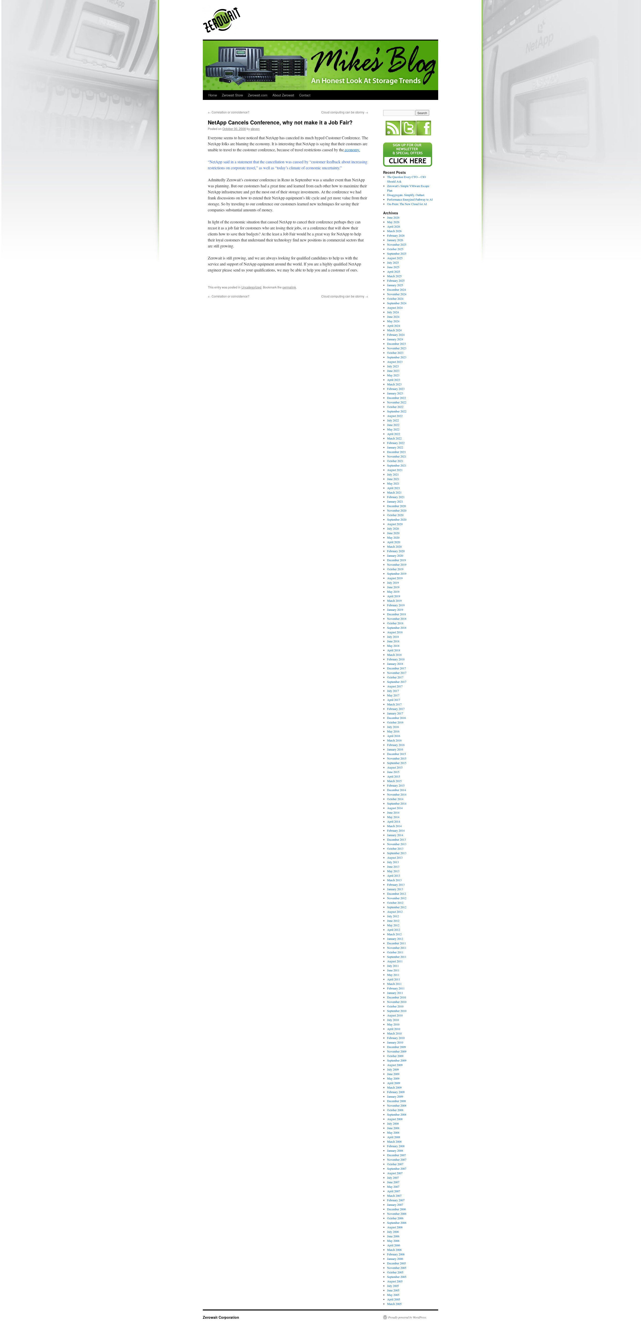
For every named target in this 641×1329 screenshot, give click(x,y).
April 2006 (393, 1245)
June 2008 (393, 1128)
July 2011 (393, 966)
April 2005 (393, 1299)
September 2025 (396, 253)
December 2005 (396, 1263)
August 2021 (395, 470)
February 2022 (396, 443)
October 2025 (395, 249)
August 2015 (395, 767)
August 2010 (395, 1015)
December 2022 (396, 398)
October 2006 (395, 1218)
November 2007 (396, 1159)
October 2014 (395, 799)
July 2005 (393, 1286)
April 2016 (393, 736)
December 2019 (396, 560)
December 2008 (396, 1101)
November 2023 (396, 348)
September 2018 (396, 628)
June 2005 (393, 1290)
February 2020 (396, 551)
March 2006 (394, 1250)
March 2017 (394, 704)
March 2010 (394, 1033)
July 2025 (393, 262)
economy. (352, 149)
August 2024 (395, 308)
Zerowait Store (232, 95)
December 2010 (396, 997)
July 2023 (393, 366)
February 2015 (396, 785)
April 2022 (393, 434)
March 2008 (394, 1141)
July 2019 (393, 582)
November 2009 (396, 1051)
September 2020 (396, 519)
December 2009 (396, 1047)
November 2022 (396, 402)
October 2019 (395, 569)
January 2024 (395, 339)
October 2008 (395, 1110)
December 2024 (396, 289)
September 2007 (396, 1168)
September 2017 (396, 682)
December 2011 (396, 943)
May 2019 (393, 591)
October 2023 (395, 353)
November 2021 (396, 456)
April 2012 (393, 930)
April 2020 (393, 542)
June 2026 (393, 217)
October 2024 (395, 299)
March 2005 (394, 1304)
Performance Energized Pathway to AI (410, 199)
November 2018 (396, 619)
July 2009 (393, 1069)
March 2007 (394, 1196)
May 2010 (393, 1024)
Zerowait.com (257, 95)
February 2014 (396, 830)
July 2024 (393, 312)
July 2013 (393, 862)
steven (255, 128)
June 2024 (393, 317)
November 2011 (396, 948)
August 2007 (395, 1173)
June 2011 (393, 970)
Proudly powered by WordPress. (407, 1317)
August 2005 (395, 1281)
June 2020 (393, 533)
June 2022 (393, 425)
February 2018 (396, 659)
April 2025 (393, 271)
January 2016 (395, 749)
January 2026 (395, 240)
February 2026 (396, 235)
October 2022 (395, 407)
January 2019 (395, 610)
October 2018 (395, 623)
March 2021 (394, 492)
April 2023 (393, 380)
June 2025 (393, 267)
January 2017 (395, 713)
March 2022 (394, 438)
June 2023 (393, 371)
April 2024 (393, 326)
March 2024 (394, 330)
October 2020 (395, 515)
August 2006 (395, 1227)
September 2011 (396, 957)
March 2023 (394, 384)
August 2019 (395, 578)
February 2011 (396, 988)
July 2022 (393, 420)
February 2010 (396, 1038)
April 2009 (393, 1083)
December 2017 (396, 668)
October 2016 (395, 722)
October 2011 (395, 952)
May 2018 (393, 646)
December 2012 (396, 894)
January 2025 (395, 285)
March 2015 (394, 781)
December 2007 (396, 1155)
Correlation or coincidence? (228, 112)
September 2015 (396, 763)
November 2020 (396, 510)
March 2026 (394, 231)
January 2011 (395, 993)
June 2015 (393, 772)
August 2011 (395, 961)
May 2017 (393, 695)
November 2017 (396, 673)
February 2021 (396, 497)
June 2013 (393, 866)
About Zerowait (283, 95)
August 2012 (395, 912)
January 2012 (395, 939)
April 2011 (393, 979)
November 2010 (396, 1002)
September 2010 (396, 1011)
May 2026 (393, 222)
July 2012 (393, 916)
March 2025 (394, 276)
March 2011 (394, 984)
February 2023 (396, 389)
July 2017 (393, 691)
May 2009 (393, 1078)
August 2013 (395, 857)
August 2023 (395, 362)
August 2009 (395, 1065)
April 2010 (393, 1029)
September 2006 (396, 1223)
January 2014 (395, 835)
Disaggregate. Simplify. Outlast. (406, 195)
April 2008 (393, 1137)
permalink (289, 287)
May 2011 (393, 975)
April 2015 (393, 776)
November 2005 (396, 1268)
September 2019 (396, 573)
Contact (304, 95)
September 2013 (396, 853)
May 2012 (393, 925)
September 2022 (396, 411)
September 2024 (396, 303)
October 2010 (395, 1006)
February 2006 (396, 1254)
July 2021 (393, 474)
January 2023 (395, 393)
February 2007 (396, 1200)
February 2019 (396, 605)
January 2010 (395, 1042)
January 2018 (395, 664)
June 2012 (393, 921)
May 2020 (393, 537)
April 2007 (393, 1191)
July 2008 (393, 1123)
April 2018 (393, 650)
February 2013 (396, 884)
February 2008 (396, 1146)
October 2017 (395, 677)
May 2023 (393, 375)
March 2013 (394, 880)
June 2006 (393, 1236)
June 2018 (393, 641)
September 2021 (396, 465)
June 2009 (393, 1074)
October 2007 (395, 1164)
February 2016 (396, 745)
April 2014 (393, 821)
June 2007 (393, 1182)
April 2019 (393, 596)
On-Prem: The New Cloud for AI (407, 204)
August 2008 (395, 1119)
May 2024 (393, 321)
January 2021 (395, 501)
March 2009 (394, 1087)
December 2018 (396, 614)
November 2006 (396, 1214)
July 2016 (393, 727)
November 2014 (396, 794)
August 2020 (395, 524)
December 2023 (396, 344)
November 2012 (396, 898)
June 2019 (393, 587)
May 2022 (393, 429)
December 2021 (396, 452)
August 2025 (395, 258)
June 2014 (393, 812)
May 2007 (393, 1187)
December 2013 (396, 839)
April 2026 (393, 226)
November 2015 (396, 758)
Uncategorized (251, 287)
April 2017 (393, 700)
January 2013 (395, 889)
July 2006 (393, 1232)
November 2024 (396, 294)
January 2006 (395, 1259)
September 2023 (396, 357)
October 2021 (395, 461)
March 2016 (394, 740)
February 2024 (396, 335)
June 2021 (393, 479)
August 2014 (395, 808)
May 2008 (393, 1132)
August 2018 (395, 632)
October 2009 (395, 1056)
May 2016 (393, 731)
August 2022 (395, 416)
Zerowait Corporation (221, 20)
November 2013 (396, 844)
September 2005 (396, 1277)
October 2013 (395, 848)
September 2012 (396, 907)
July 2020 (393, 528)
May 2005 (393, 1295)
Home (212, 95)
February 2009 (396, 1092)
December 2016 (396, 718)
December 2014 (396, 790)
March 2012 (394, 934)
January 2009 (395, 1096)
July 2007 (393, 1177)
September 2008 (396, 1114)
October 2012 (395, 903)
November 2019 (396, 564)
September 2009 (396, 1060)
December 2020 (396, 506)
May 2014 (393, 817)
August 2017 (395, 686)
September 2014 (396, 803)
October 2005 (395, 1272)
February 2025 (396, 280)
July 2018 (393, 637)
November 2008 (396, 1105)
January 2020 (395, 555)
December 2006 (396, 1209)
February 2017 (396, 709)
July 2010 (393, 1020)
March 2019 (394, 601)
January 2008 (395, 1150)
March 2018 (394, 655)
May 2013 (393, 871)
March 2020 (394, 546)
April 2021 (393, 488)
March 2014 (394, 826)
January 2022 (395, 447)
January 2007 (395, 1205)
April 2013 (393, 875)
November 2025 (396, 244)
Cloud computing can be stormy (344, 112)
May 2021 (393, 483)
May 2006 (393, 1241)
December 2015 (396, 754)
